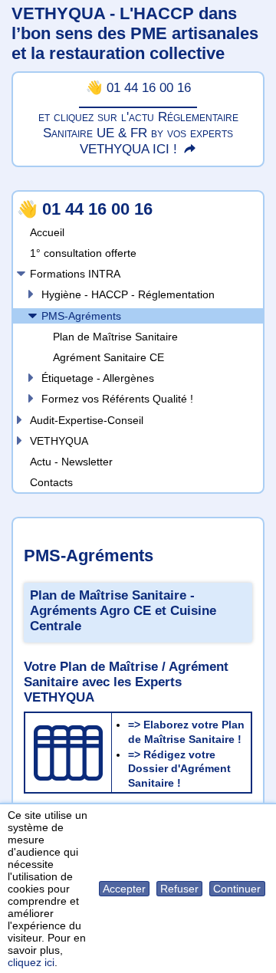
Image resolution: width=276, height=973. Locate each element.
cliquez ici (31, 962)
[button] (124, 889)
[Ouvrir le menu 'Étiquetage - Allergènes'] (31, 377)
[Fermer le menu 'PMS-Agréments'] (31, 315)
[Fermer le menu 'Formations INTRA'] (19, 273)
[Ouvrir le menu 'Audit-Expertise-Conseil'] (19, 419)
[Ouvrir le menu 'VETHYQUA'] (19, 440)
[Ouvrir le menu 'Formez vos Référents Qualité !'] (31, 398)
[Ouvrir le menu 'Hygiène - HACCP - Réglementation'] (31, 294)
